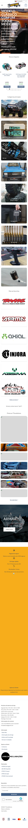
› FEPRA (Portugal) (5, 766)
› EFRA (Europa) (5, 773)
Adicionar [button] (11, 86)
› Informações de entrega (7, 735)
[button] (2, 5)
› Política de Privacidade (7, 737)
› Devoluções (4, 749)
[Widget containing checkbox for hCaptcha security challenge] (12, 799)
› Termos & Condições (6, 739)
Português (19, 1)
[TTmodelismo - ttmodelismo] (14, 5)
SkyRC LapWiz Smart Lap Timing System (11, 75)
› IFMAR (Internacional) (7, 776)
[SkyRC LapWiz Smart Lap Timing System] (11, 66)
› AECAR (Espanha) (6, 768)
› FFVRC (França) (5, 771)
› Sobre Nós (4, 732)
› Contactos (4, 746)
